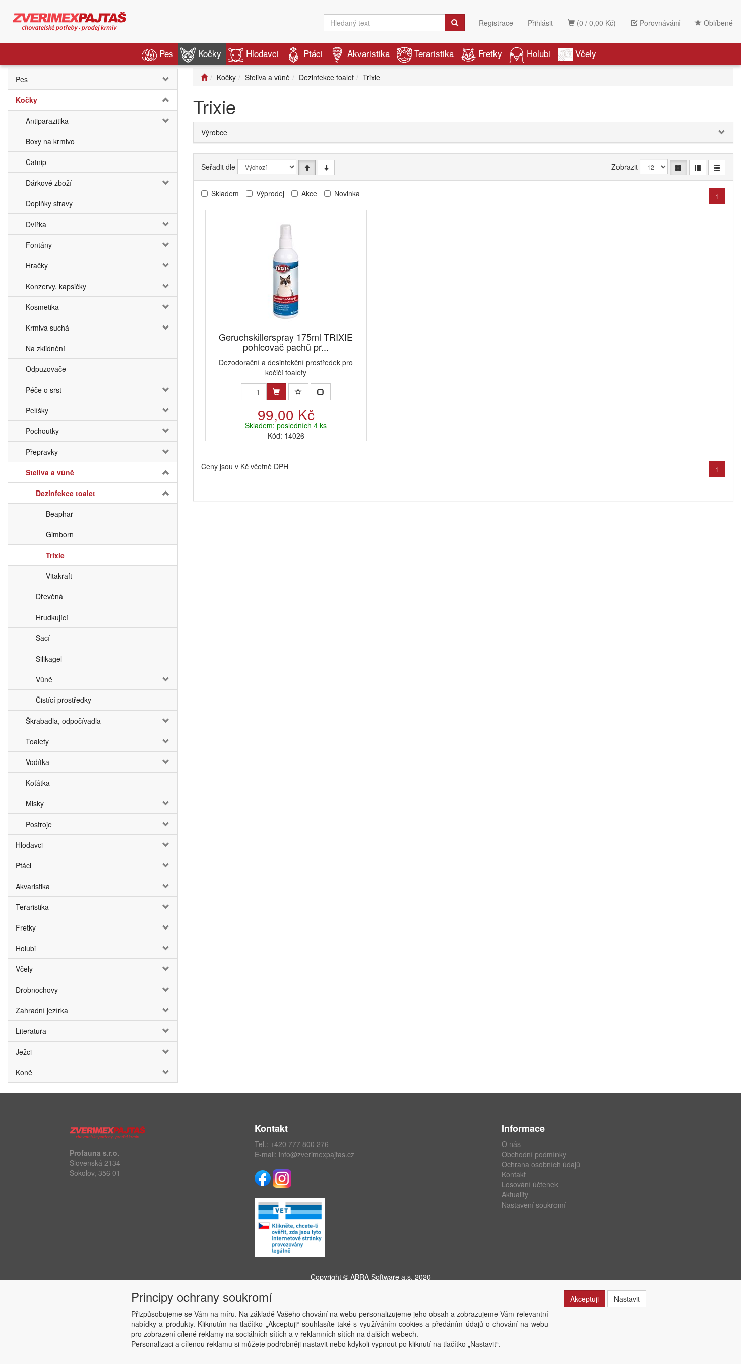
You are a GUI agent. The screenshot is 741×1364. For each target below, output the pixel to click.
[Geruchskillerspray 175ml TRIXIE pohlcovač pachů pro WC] (285, 272)
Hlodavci (262, 53)
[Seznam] (697, 167)
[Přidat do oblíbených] (298, 391)
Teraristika (434, 53)
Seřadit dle (218, 166)
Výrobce (214, 132)
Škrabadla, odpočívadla (63, 721)
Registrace (496, 23)
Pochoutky (42, 431)
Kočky (209, 53)
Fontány (39, 245)
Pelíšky (37, 410)
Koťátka (38, 783)
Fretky (490, 53)
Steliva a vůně (50, 472)
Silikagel (49, 658)
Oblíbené (717, 23)
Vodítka (37, 762)
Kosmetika (42, 307)
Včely (585, 53)
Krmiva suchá (47, 327)
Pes (166, 53)
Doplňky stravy (49, 203)
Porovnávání (659, 23)
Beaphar (59, 514)
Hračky (37, 265)
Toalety (37, 741)
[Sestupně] (326, 167)
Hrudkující (52, 617)
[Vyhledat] (455, 22)
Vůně (44, 679)
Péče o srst (43, 390)
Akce (309, 193)
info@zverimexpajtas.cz (316, 1154)
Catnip (36, 162)
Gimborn (60, 534)
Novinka (347, 193)
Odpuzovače (46, 369)
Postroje (39, 824)
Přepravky (42, 452)
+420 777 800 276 (299, 1144)
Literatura (31, 1031)
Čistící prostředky (63, 700)
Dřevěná (49, 596)
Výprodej (270, 193)
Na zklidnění (45, 348)
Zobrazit (624, 166)
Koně (24, 1072)
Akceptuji (584, 1299)
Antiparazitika (47, 121)
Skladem (225, 193)
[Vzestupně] (307, 167)
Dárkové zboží (49, 183)
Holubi (538, 53)
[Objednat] (276, 391)
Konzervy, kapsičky (56, 286)
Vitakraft (59, 576)
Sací (43, 638)
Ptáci (313, 53)
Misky (35, 803)
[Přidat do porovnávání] (321, 391)
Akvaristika (368, 53)
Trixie (55, 555)
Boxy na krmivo (50, 141)
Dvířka (36, 224)
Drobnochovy (37, 990)
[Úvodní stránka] (204, 77)
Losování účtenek (530, 1184)
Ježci (24, 1052)
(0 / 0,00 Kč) (595, 23)
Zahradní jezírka (42, 1010)
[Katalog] (678, 167)
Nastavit (627, 1299)
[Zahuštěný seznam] (716, 167)
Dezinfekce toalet (65, 493)
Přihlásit (540, 23)
